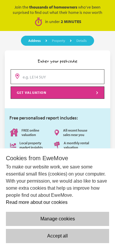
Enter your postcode (58, 61)
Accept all (57, 235)
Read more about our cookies (37, 202)
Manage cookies (57, 218)
